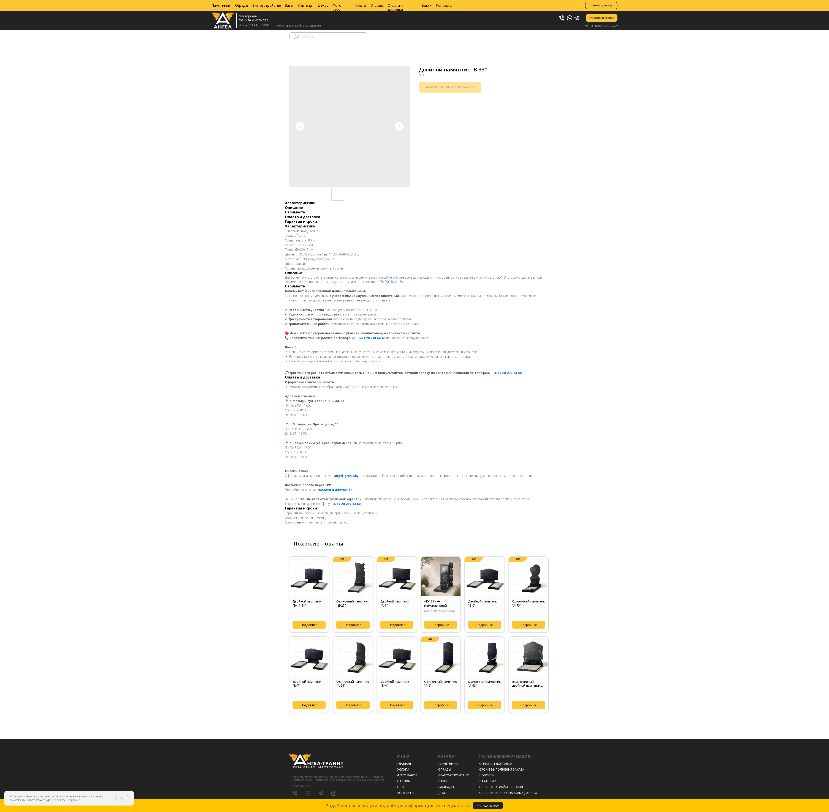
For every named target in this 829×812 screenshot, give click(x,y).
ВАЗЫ (442, 781)
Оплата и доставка (395, 7)
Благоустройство (266, 5)
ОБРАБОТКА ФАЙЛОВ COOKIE (501, 787)
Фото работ (337, 7)
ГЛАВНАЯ (404, 764)
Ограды (241, 5)
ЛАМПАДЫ (446, 787)
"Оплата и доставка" (334, 490)
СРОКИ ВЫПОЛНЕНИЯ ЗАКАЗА (501, 769)
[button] (601, 18)
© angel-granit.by (301, 785)
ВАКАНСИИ (487, 781)
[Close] (822, 805)
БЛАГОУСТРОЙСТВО (453, 775)
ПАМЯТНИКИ (448, 764)
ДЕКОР (443, 793)
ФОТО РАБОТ (407, 775)
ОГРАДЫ (444, 769)
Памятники (221, 5)
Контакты (444, 5)
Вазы (289, 5)
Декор (323, 5)
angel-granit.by (346, 476)
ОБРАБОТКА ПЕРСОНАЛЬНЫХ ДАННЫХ (508, 793)
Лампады (305, 5)
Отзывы (376, 5)
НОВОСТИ (487, 775)
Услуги (360, 5)
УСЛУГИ (403, 769)
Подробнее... (74, 800)
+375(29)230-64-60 (390, 282)
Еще (425, 5)
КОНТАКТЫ (405, 793)
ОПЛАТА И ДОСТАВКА (495, 764)
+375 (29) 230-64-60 (370, 338)
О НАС (402, 787)
